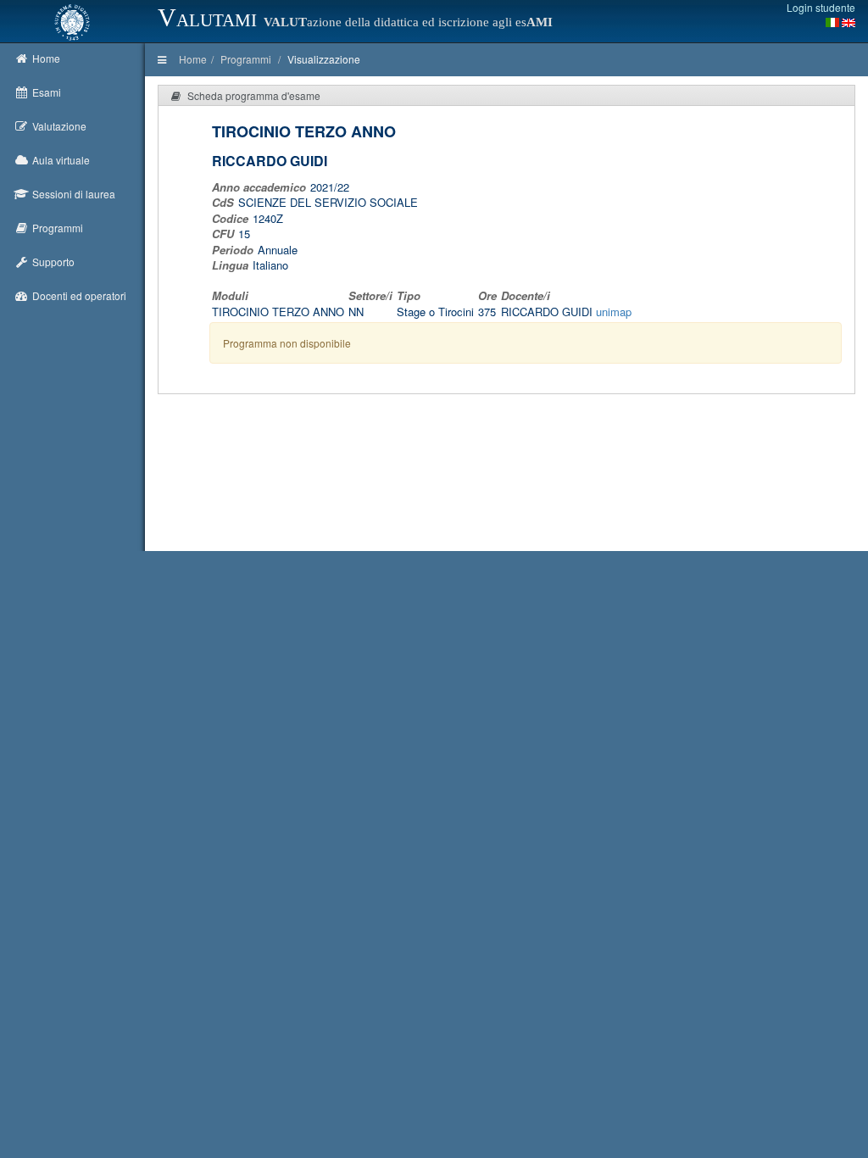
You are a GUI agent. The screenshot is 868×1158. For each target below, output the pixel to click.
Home (193, 59)
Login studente (821, 7)
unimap (614, 311)
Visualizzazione (323, 59)
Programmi (245, 59)
